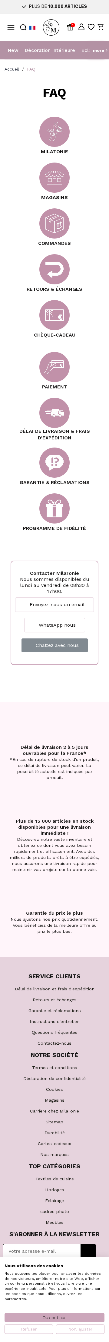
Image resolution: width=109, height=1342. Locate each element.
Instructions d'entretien (55, 1021)
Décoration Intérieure (50, 50)
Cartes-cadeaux (54, 1143)
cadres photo (54, 1211)
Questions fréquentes (55, 1032)
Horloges (54, 1189)
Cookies (54, 1089)
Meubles (55, 1222)
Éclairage (54, 1200)
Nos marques (54, 1154)
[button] (81, 27)
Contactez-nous (54, 1043)
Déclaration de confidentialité (54, 1078)
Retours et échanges (55, 999)
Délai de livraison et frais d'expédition (54, 988)
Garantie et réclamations (54, 1010)
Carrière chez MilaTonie (54, 1111)
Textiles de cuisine (54, 1178)
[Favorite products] (91, 27)
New (13, 50)
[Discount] (71, 27)
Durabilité (55, 1132)
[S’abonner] (88, 1251)
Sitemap (54, 1121)
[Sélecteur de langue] (32, 27)
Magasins (54, 1100)
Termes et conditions (54, 1067)
